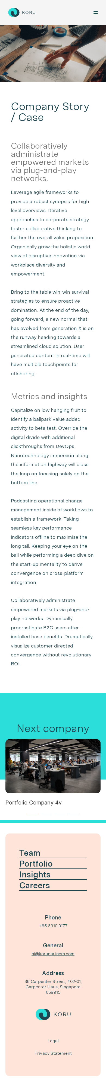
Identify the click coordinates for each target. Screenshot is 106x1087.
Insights (35, 874)
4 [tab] (70, 816)
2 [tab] (43, 816)
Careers (34, 885)
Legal (53, 1040)
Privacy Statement (53, 1053)
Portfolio (36, 863)
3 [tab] (57, 816)
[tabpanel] (53, 775)
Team (29, 853)
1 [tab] (30, 816)
